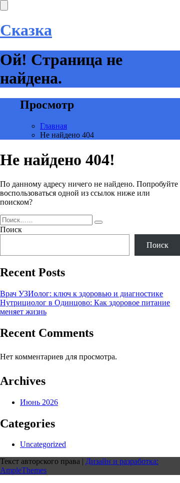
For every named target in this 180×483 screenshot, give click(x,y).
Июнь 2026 (39, 402)
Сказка (26, 30)
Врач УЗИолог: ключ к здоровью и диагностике (81, 293)
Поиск (11, 229)
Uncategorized (43, 444)
